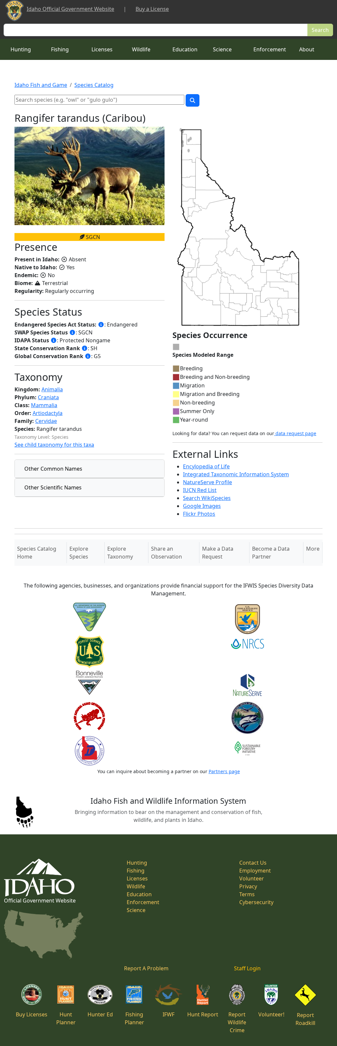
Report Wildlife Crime (237, 1022)
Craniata (48, 397)
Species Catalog (94, 85)
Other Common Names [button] (53, 468)
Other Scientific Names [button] (53, 487)
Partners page (224, 771)
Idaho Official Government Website (70, 9)
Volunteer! (271, 1014)
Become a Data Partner (271, 552)
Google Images (202, 506)
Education (184, 49)
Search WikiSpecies (207, 498)
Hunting (21, 49)
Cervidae (46, 421)
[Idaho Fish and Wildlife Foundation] (168, 994)
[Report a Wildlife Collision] (305, 994)
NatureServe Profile (207, 482)
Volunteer (251, 878)
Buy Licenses (31, 1014)
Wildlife (141, 49)
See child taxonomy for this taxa (54, 444)
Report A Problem (146, 968)
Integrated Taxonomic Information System (236, 474)
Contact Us (253, 862)
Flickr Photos (199, 513)
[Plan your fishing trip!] (134, 994)
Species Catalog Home (36, 552)
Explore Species (78, 552)
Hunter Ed (100, 1014)
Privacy (248, 886)
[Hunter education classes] (100, 994)
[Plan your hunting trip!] (65, 994)
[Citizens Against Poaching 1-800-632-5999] (237, 994)
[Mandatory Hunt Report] (203, 994)
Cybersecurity (256, 902)
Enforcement (269, 49)
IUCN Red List (200, 490)
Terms (247, 894)
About (306, 49)
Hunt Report (202, 1014)
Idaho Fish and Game (40, 85)
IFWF (168, 1014)
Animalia (52, 389)
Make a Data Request (217, 552)
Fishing (60, 49)
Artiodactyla (48, 413)
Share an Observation (166, 552)
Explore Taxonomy (120, 552)
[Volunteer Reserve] (271, 994)
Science (222, 49)
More (313, 548)
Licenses (102, 49)
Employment (255, 870)
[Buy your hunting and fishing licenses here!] (31, 994)
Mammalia (44, 405)
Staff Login (247, 968)
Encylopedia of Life (206, 466)
